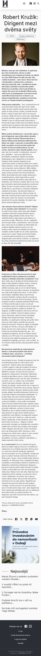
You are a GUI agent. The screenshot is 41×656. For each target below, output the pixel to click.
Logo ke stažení (21, 639)
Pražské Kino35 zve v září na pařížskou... (17, 601)
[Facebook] (16, 519)
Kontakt (20, 643)
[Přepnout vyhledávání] (38, 3)
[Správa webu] (25, 653)
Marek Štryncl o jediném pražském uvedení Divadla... (20, 577)
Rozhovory (21, 39)
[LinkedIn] (26, 519)
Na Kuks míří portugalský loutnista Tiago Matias (19, 609)
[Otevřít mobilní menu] (24, 3)
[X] (21, 519)
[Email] (36, 519)
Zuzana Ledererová (26, 36)
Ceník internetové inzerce (20, 635)
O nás (20, 631)
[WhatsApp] (31, 519)
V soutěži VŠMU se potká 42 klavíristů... (17, 585)
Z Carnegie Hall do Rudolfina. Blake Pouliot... (20, 593)
